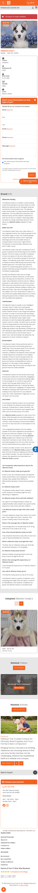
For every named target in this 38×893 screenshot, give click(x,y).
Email (7, 129)
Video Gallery (5, 848)
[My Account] (33, 8)
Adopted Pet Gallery (8, 843)
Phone (7, 137)
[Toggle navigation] (3, 3)
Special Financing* (7, 837)
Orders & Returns (7, 862)
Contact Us (5, 846)
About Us (4, 840)
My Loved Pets (6, 859)
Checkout (4, 865)
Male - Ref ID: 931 (8, 649)
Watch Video (19, 688)
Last (3, 125)
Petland (4, 736)
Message (8, 146)
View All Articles (19, 710)
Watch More (19, 668)
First (3, 117)
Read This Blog (7, 763)
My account (5, 856)
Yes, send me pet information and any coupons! (16, 162)
